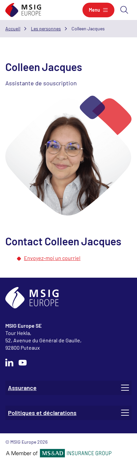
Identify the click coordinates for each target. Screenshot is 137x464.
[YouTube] (23, 362)
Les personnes (46, 28)
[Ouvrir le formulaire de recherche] (124, 10)
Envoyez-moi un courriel (52, 258)
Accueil (12, 28)
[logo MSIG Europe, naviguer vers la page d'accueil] (23, 10)
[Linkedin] (9, 362)
